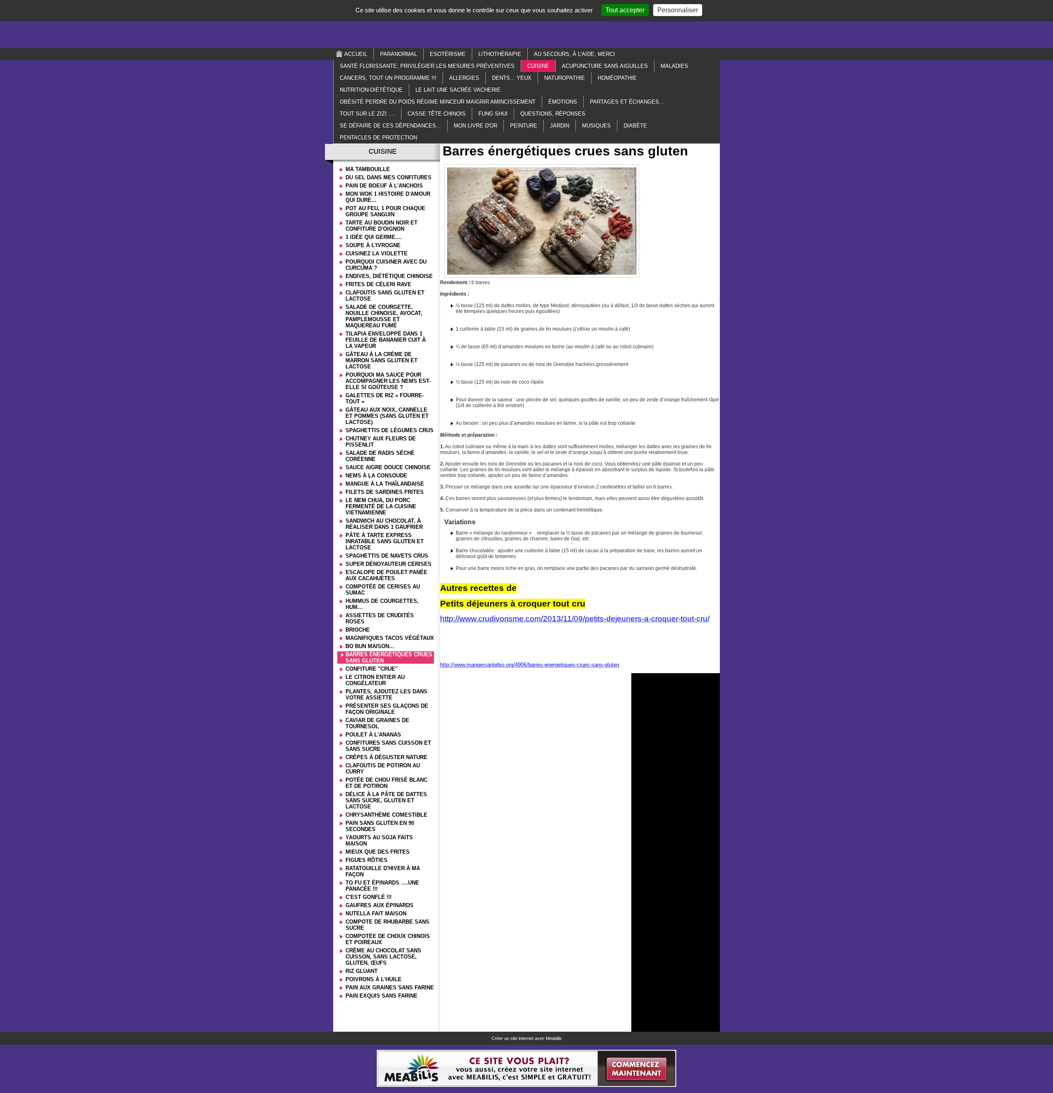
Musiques (596, 126)
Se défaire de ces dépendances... (390, 126)
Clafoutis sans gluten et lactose (385, 295)
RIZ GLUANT (362, 971)
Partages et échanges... (627, 102)
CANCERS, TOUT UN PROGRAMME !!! (388, 78)
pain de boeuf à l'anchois (384, 186)
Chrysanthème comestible (386, 815)
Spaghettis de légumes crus (390, 430)
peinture (523, 126)
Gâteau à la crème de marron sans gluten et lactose (381, 360)
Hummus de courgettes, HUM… (382, 604)
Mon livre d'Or (475, 126)
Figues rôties (366, 860)
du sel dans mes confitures (388, 177)
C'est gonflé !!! (369, 897)
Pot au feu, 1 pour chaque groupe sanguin (385, 211)
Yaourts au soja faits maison (379, 840)
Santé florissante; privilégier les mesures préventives (427, 66)
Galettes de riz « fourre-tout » (385, 398)
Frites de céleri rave (378, 284)
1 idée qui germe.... (374, 237)
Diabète (635, 126)
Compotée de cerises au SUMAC (383, 590)
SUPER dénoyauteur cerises (388, 564)
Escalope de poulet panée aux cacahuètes (386, 575)
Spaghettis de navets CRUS (387, 556)
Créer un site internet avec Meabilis (527, 1038)
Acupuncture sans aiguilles (605, 66)
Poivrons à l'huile (373, 979)
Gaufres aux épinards (379, 905)
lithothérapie (499, 54)
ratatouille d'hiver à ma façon (383, 871)
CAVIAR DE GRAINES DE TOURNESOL (377, 723)
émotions (562, 102)
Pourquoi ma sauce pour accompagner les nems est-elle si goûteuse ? (388, 381)
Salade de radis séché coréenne (380, 456)
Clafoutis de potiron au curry (383, 768)
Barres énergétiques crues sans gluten (389, 657)
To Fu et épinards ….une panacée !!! (382, 886)
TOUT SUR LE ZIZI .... (367, 114)
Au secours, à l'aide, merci (574, 54)
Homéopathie (617, 78)
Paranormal (398, 54)
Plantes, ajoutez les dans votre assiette (386, 694)
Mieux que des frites (378, 852)
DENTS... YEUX (511, 78)
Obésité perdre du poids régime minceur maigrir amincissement (438, 102)
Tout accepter (625, 10)
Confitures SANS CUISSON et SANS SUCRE (388, 746)
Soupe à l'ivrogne (373, 245)
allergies (464, 78)
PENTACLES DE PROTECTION (378, 137)
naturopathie (564, 78)
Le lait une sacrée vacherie (458, 90)
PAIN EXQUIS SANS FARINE (381, 996)
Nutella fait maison (376, 913)
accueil (355, 54)
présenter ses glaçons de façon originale (387, 709)
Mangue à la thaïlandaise (385, 484)
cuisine (538, 66)
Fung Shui (493, 114)
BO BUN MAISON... (370, 646)
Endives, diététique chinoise (389, 276)
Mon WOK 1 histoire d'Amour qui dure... (388, 197)
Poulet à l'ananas (373, 735)
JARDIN (559, 126)
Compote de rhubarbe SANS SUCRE (387, 925)
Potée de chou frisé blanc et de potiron (386, 783)
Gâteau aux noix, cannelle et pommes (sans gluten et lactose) (387, 416)
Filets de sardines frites (385, 492)
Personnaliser (677, 10)
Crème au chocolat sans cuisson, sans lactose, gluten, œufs (383, 956)
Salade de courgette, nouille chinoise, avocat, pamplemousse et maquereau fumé (384, 316)
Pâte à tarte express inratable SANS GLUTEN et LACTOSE (385, 541)
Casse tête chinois (437, 114)
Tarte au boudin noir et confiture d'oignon (381, 226)
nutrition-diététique (371, 90)
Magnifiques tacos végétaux (390, 638)
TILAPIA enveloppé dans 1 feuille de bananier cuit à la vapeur (386, 340)
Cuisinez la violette (377, 253)
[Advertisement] (526, 23)
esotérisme (448, 54)
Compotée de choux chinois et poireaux (388, 939)
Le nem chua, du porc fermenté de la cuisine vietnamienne (381, 506)
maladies (674, 66)
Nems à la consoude (376, 475)
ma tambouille (368, 169)
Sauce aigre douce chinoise (388, 467)
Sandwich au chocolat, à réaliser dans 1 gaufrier (384, 524)
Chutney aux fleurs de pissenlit (381, 441)
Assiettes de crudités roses (380, 618)
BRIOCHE (358, 630)
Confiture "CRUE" (372, 669)
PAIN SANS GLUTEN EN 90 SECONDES (380, 826)
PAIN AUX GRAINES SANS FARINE (390, 987)
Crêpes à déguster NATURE (386, 757)
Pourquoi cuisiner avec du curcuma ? (386, 265)
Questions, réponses (552, 114)
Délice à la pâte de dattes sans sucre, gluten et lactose (386, 800)
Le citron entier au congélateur (375, 680)
